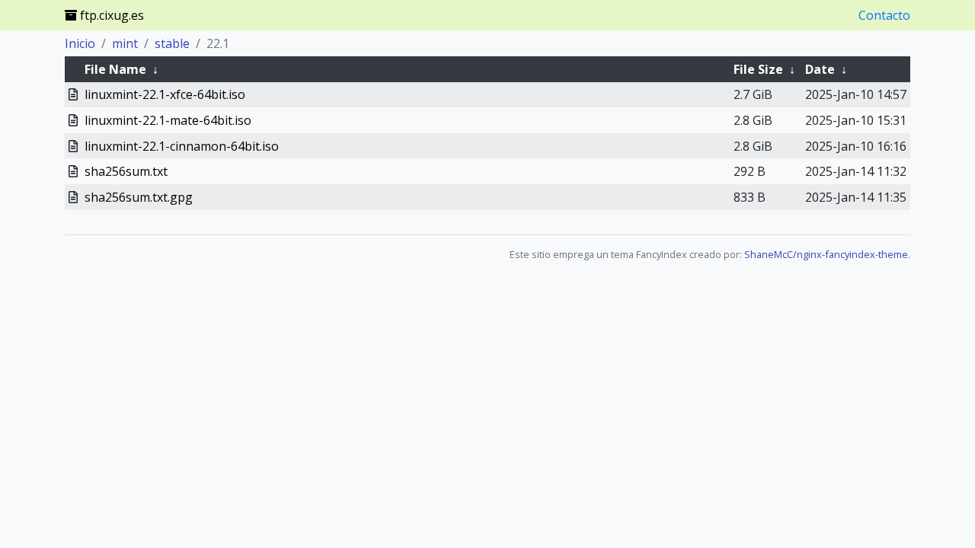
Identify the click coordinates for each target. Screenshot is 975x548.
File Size (758, 69)
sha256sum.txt (126, 171)
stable (172, 43)
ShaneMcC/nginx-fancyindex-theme (826, 254)
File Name (115, 69)
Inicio (80, 43)
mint (125, 43)
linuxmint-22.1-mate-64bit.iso (168, 120)
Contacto (884, 15)
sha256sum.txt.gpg (139, 197)
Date (820, 69)
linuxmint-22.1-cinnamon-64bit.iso (182, 146)
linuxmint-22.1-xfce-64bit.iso (165, 94)
